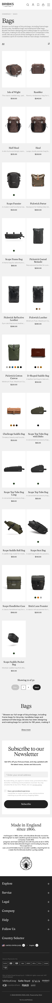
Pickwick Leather (38, 318)
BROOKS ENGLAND (22, 995)
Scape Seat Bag (38, 550)
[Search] (28, 4)
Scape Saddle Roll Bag (14, 550)
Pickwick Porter (38, 204)
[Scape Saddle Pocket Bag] (14, 647)
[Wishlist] (38, 5)
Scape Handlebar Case (14, 606)
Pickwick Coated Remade (38, 260)
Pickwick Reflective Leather (14, 319)
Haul (38, 148)
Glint (40, 995)
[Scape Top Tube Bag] (38, 477)
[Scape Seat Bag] (38, 534)
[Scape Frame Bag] (14, 244)
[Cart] (43, 4)
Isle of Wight (13, 92)
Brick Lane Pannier (38, 606)
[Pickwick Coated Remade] (38, 244)
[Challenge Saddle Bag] (14, 419)
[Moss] (10, 367)
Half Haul (14, 148)
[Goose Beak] (15, 367)
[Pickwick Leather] (38, 302)
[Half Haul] (14, 131)
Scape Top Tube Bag (38, 492)
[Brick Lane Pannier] (38, 590)
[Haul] (38, 131)
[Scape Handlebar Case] (14, 590)
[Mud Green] (14, 195)
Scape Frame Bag (14, 259)
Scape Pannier (14, 204)
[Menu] (48, 4)
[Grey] (7, 367)
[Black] (21, 367)
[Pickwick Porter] (38, 187)
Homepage (6, 14)
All (3, 43)
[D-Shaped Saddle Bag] (38, 361)
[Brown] (14, 425)
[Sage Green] (18, 367)
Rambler (38, 92)
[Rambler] (38, 76)
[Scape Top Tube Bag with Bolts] (38, 419)
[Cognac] (37, 309)
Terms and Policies (26, 1000)
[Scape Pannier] (14, 187)
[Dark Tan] (39, 309)
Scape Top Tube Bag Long (14, 493)
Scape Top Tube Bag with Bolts (38, 435)
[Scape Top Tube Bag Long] (14, 477)
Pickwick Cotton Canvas (13, 377)
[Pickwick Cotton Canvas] (14, 361)
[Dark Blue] (12, 367)
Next (37, 687)
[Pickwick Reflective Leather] (14, 302)
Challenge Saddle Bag (14, 434)
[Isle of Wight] (14, 76)
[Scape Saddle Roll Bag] (14, 534)
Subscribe (26, 804)
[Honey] (41, 367)
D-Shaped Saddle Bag (38, 376)
